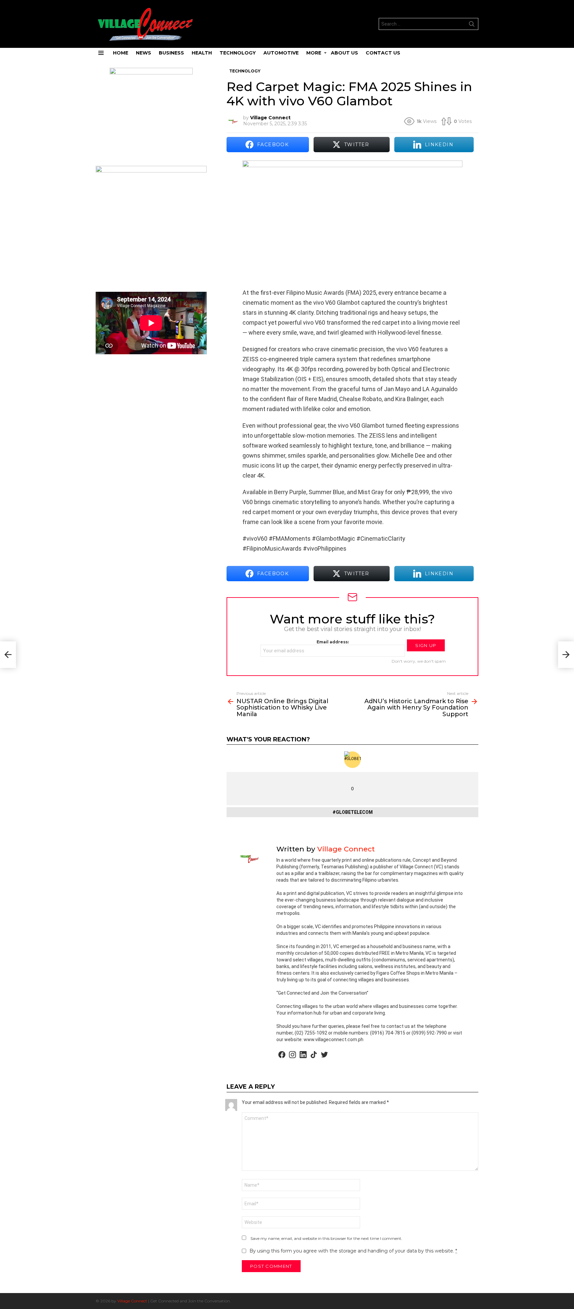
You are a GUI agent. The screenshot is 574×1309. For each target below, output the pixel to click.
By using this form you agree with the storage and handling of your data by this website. (353, 1251)
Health (202, 53)
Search (471, 25)
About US (344, 53)
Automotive (281, 53)
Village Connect (132, 1300)
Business (171, 53)
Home (120, 53)
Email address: (333, 641)
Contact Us (383, 53)
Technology (238, 53)
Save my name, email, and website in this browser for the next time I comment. (326, 1238)
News (143, 53)
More (313, 53)
